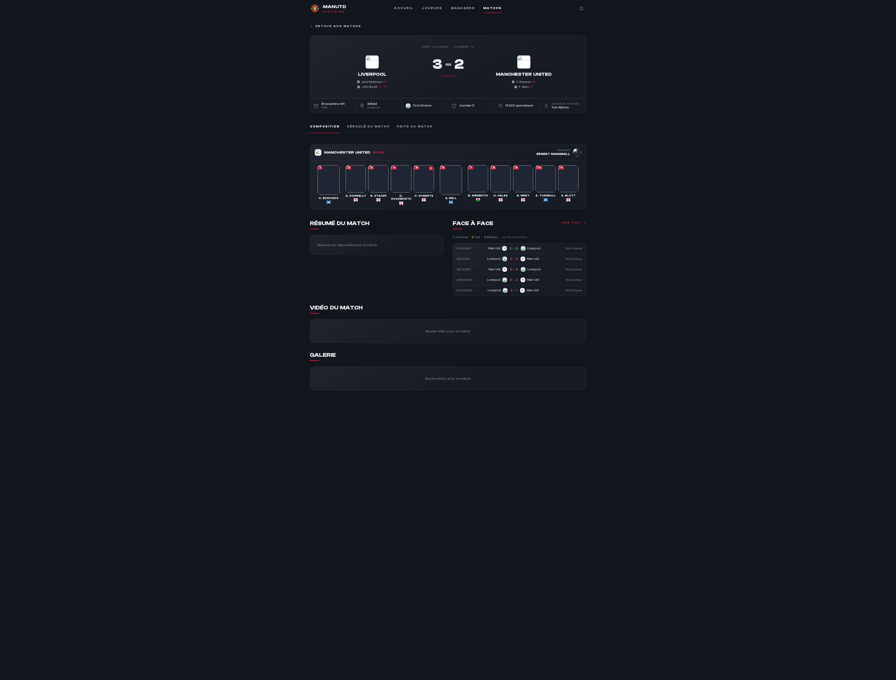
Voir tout (571, 223)
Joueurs (432, 8)
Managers (463, 8)
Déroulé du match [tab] (368, 126)
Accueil (403, 8)
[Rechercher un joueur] (581, 8)
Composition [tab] (325, 126)
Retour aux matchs (338, 26)
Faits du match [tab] (415, 126)
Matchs (492, 8)
